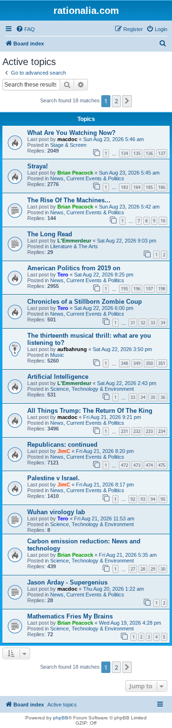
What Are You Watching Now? (71, 132)
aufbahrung (72, 349)
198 (161, 289)
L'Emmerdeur (74, 240)
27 (132, 569)
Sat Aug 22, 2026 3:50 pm (122, 349)
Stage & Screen (68, 145)
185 (149, 187)
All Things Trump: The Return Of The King (89, 410)
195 (124, 289)
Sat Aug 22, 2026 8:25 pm (103, 274)
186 (161, 187)
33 (152, 323)
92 (132, 499)
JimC (63, 451)
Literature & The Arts (74, 246)
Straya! (37, 166)
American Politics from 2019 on (73, 268)
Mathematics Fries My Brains (70, 616)
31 (132, 323)
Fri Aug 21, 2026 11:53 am (104, 518)
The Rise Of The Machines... (68, 200)
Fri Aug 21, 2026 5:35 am (128, 555)
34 (163, 323)
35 (152, 397)
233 (149, 431)
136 (149, 153)
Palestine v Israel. (53, 478)
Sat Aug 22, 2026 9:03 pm (126, 240)
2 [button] (116, 101)
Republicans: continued (62, 444)
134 (124, 153)
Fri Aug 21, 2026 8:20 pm (105, 451)
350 (149, 363)
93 (142, 499)
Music (57, 355)
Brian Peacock (75, 173)
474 (149, 465)
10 (163, 221)
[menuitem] (25, 29)
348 (124, 363)
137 (161, 153)
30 (163, 569)
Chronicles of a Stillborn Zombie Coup (84, 301)
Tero (62, 274)
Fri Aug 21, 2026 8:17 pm (105, 484)
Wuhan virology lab (56, 512)
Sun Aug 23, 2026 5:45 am (129, 173)
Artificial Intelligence (57, 376)
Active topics (62, 704)
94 (152, 499)
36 (163, 397)
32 (142, 323)
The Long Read (49, 234)
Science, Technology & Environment (92, 389)
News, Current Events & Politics (87, 178)
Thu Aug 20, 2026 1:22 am (113, 589)
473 (136, 465)
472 (124, 465)
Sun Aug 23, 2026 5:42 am (129, 207)
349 (136, 363)
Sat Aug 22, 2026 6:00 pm (103, 308)
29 (152, 569)
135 (136, 153)
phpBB (60, 717)
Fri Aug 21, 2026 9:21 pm (112, 417)
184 (136, 187)
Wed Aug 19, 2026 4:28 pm (130, 623)
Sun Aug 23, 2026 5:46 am (113, 139)
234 (161, 431)
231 (124, 431)
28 (142, 569)
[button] (127, 101)
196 (136, 289)
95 (163, 499)
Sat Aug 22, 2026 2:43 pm (126, 383)
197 (149, 289)
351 (161, 363)
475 (161, 465)
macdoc (67, 139)
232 (136, 431)
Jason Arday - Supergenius (67, 582)
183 (124, 187)
